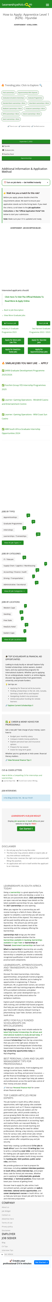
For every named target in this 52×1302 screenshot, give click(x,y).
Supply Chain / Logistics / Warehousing (19, 565)
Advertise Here (8, 1219)
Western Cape (9, 608)
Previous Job (11, 323)
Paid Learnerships (8, 92)
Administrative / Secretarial (15, 584)
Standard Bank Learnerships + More (14, 103)
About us (5, 1207)
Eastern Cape (9, 633)
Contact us (6, 1215)
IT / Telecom (8, 559)
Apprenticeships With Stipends (27, 92)
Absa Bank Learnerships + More (39, 103)
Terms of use (7, 1223)
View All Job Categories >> (14, 591)
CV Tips (5, 1246)
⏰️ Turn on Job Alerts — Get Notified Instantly (26, 182)
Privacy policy (7, 1226)
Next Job (42, 323)
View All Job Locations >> (14, 639)
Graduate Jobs (9, 150)
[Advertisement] (26, 53)
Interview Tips (7, 1250)
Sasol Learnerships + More (11, 119)
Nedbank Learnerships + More (12, 108)
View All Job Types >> (12, 543)
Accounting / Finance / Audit (15, 572)
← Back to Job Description (12, 310)
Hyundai (7, 146)
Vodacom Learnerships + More (35, 108)
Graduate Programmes (35, 98)
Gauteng (7, 614)
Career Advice (7, 1254)
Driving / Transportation (13, 578)
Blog (3, 1242)
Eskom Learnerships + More (31, 114)
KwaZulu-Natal (9, 154)
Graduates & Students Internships (13, 98)
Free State (8, 620)
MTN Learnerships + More (11, 114)
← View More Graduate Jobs (13, 315)
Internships (8, 530)
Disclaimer (6, 1230)
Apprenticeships (26, 158)
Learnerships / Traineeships (15, 536)
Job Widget (6, 1211)
